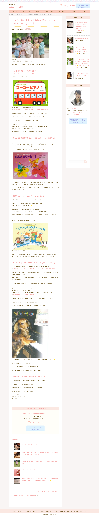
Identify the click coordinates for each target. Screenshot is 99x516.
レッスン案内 (26, 11)
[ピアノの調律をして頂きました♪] (17, 449)
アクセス (72, 11)
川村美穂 (74, 108)
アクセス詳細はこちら (78, 112)
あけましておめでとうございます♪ (30, 470)
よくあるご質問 (49, 11)
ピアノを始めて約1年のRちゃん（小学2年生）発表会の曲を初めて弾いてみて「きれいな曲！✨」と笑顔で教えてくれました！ (81, 63)
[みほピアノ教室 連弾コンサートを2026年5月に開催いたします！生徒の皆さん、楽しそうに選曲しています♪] (17, 457)
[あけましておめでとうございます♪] (17, 475)
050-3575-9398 (37, 422)
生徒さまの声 (61, 11)
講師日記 (76, 511)
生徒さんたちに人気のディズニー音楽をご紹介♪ (25, 294)
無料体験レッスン (83, 511)
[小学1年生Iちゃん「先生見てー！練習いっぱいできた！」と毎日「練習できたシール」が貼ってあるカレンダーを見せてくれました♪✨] (17, 483)
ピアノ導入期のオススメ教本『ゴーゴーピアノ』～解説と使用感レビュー (30, 109)
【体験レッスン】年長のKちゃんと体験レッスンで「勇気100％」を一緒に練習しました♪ (34, 268)
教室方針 (15, 11)
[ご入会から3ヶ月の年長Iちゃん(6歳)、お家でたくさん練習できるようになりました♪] (17, 466)
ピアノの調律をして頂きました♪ (30, 444)
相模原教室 (69, 511)
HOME (13, 511)
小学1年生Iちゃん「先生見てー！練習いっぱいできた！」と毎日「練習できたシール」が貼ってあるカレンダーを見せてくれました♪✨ (81, 26)
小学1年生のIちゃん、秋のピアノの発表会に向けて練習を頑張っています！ (81, 75)
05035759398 (69, 5)
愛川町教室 (28, 29)
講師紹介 (38, 11)
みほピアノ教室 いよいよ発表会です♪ (47, 491)
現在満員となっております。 (81, 38)
